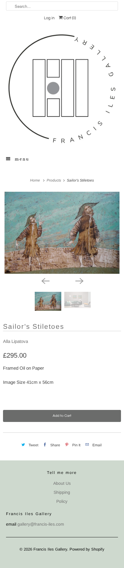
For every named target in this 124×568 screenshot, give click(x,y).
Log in (49, 18)
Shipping (62, 492)
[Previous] (45, 280)
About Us (62, 483)
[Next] (78, 280)
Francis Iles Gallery (50, 549)
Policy (61, 501)
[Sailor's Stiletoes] (62, 233)
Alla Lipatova (15, 341)
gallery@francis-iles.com (40, 524)
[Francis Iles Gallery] (62, 88)
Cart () (69, 18)
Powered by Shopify (87, 549)
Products (54, 180)
